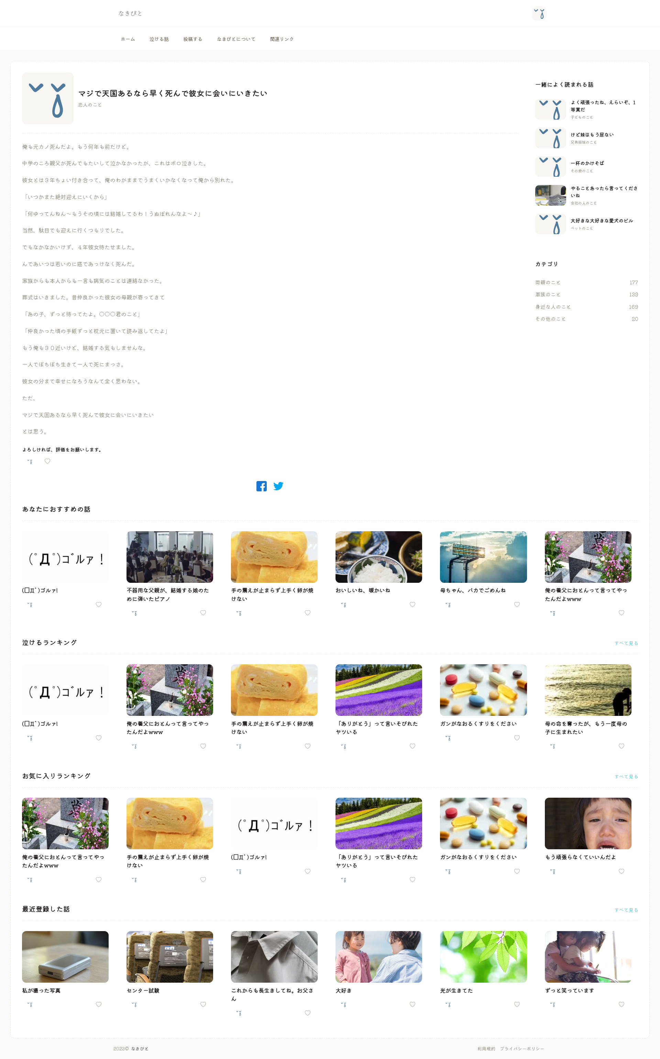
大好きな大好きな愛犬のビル (602, 220)
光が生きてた (456, 990)
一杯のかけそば (587, 163)
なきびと (140, 1048)
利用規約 (486, 1048)
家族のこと (548, 294)
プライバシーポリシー (522, 1048)
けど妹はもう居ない (592, 134)
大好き (344, 990)
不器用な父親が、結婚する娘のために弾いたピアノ (167, 594)
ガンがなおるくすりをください (478, 723)
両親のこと (548, 282)
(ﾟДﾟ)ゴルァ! (40, 590)
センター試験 (143, 990)
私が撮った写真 (41, 990)
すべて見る (626, 643)
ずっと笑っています (569, 990)
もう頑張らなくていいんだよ (580, 857)
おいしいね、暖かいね (363, 590)
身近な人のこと (553, 306)
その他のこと (550, 318)
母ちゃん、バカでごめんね (473, 590)
